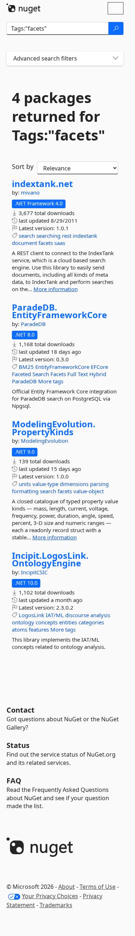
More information (55, 289)
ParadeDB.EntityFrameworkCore (59, 311)
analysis (100, 615)
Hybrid (97, 374)
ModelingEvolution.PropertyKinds (53, 428)
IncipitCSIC (34, 572)
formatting (25, 491)
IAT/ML (55, 615)
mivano (30, 192)
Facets (58, 374)
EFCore (99, 366)
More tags (50, 381)
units (25, 483)
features (39, 629)
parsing (99, 483)
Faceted (21, 374)
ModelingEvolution (44, 440)
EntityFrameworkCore (62, 366)
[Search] (115, 28)
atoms (19, 629)
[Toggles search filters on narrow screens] (115, 59)
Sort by (22, 166)
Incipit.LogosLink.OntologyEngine (50, 559)
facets (46, 242)
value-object (88, 491)
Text (83, 374)
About (66, 887)
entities (68, 622)
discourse (77, 615)
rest (66, 235)
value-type (45, 483)
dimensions (74, 483)
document (24, 242)
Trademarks (56, 905)
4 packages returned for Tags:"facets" (58, 116)
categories (91, 622)
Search (40, 374)
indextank (85, 235)
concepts (47, 622)
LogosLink (31, 615)
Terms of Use (98, 887)
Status (18, 745)
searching (48, 235)
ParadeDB (33, 323)
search (27, 235)
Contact (20, 710)
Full (71, 374)
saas (59, 242)
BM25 (26, 366)
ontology (23, 622)
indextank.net (42, 184)
